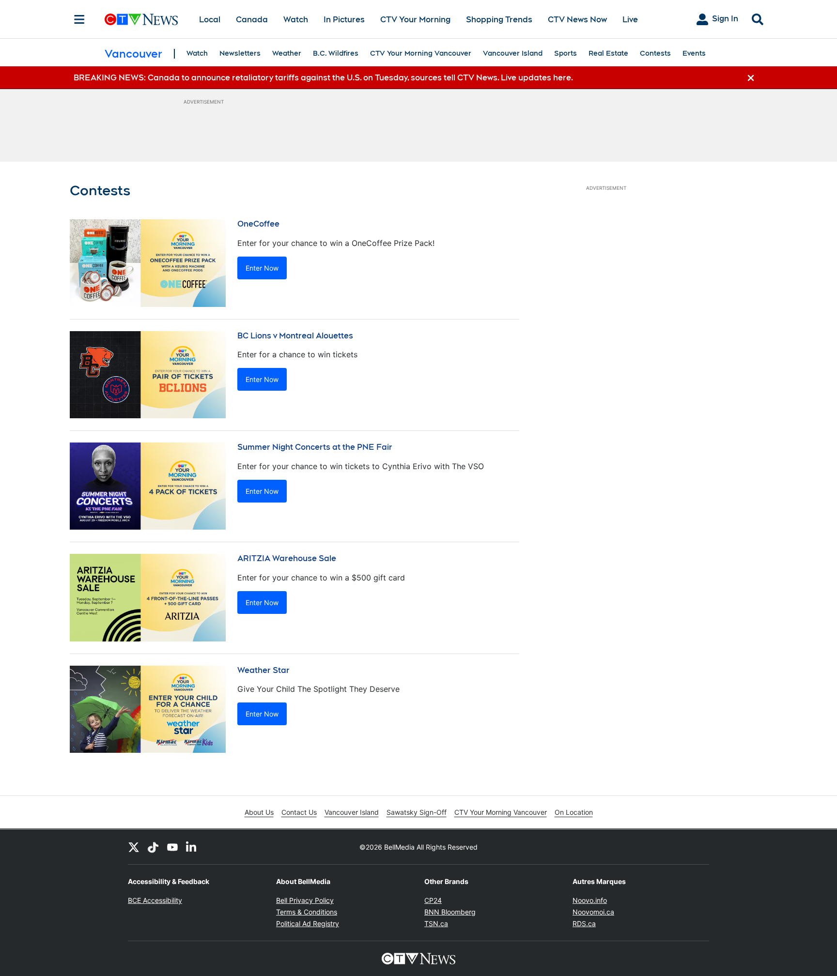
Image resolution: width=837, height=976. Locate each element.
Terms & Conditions (306, 912)
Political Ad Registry (307, 923)
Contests (655, 53)
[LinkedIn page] (192, 847)
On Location (574, 812)
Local (209, 19)
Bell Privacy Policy (305, 900)
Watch (295, 19)
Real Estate (608, 53)
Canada (252, 19)
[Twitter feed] (134, 847)
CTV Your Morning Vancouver (420, 53)
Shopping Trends (499, 19)
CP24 (433, 900)
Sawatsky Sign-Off (417, 812)
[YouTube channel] (172, 847)
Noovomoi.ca (593, 912)
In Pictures (344, 19)
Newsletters (240, 53)
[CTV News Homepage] (141, 19)
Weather (286, 53)
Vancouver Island (512, 53)
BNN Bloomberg (450, 912)
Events (694, 53)
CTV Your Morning (415, 19)
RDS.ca (584, 923)
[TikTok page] (153, 847)
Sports (565, 53)
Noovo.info (590, 900)
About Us (259, 812)
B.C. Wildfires (335, 53)
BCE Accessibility (155, 900)
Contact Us (299, 812)
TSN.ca (436, 923)
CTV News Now (577, 19)
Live (630, 19)
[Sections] (79, 19)
